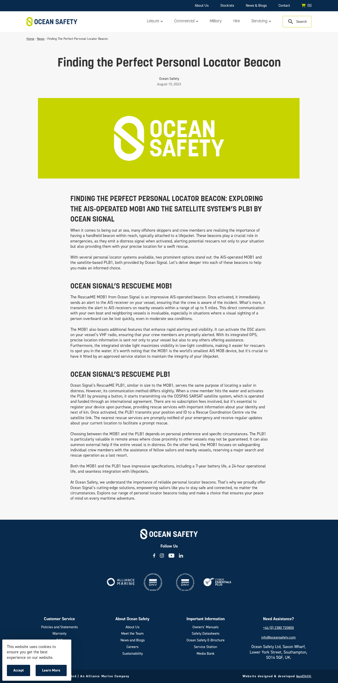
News (41, 39)
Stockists (227, 5)
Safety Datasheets (205, 633)
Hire (236, 21)
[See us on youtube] (171, 555)
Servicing (259, 21)
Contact (284, 5)
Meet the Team (132, 633)
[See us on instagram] (161, 555)
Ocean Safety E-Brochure (205, 640)
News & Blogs (256, 5)
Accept (21, 672)
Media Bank (206, 653)
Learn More (52, 672)
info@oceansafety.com (278, 637)
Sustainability (132, 653)
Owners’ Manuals (205, 627)
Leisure (153, 21)
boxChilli (304, 676)
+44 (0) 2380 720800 (278, 627)
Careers (132, 647)
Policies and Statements (59, 627)
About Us (202, 5)
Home (30, 39)
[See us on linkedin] (181, 555)
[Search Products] (297, 21)
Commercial (184, 21)
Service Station (205, 647)
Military (216, 21)
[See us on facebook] (154, 555)
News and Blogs (132, 640)
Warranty (59, 633)
